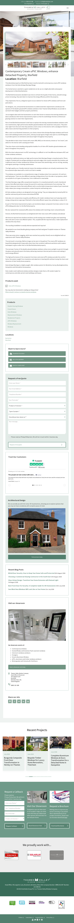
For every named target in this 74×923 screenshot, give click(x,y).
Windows (10, 327)
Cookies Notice (29, 917)
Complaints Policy (39, 917)
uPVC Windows (12, 321)
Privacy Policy (25, 437)
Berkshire (8, 338)
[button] (27, 776)
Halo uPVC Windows (15, 286)
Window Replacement (14, 324)
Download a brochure (18, 353)
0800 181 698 (15, 685)
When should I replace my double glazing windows (20, 292)
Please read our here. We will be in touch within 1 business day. (34, 437)
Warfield (8, 340)
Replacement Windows (15, 315)
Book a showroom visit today (17, 667)
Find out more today (37, 557)
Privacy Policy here (10, 797)
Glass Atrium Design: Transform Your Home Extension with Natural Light (33, 580)
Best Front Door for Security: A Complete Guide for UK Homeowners (32, 586)
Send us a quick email (18, 365)
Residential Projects (14, 318)
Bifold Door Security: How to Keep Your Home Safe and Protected (31, 573)
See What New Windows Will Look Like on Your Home (26, 589)
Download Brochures (57, 826)
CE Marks (20, 917)
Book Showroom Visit (35, 826)
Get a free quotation (18, 359)
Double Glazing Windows (15, 306)
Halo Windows (12, 312)
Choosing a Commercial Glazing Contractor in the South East (29, 577)
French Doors (12, 309)
